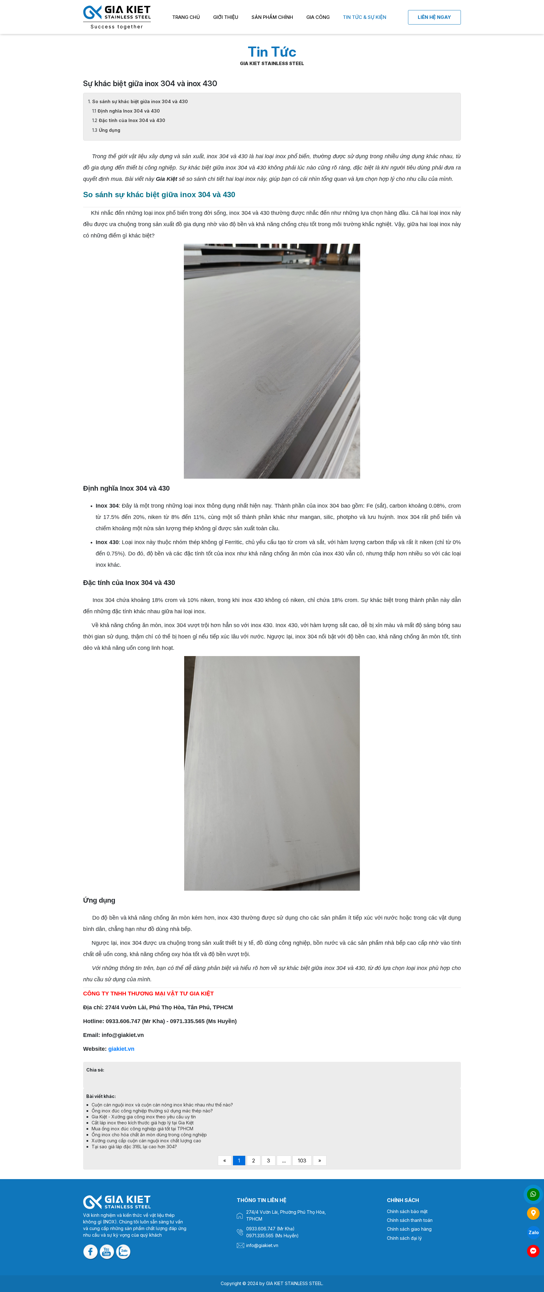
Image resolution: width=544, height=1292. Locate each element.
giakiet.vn (121, 1049)
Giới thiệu (225, 17)
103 (302, 1160)
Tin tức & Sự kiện (364, 17)
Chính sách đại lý (404, 1238)
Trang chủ (186, 17)
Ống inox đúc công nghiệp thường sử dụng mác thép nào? (152, 1110)
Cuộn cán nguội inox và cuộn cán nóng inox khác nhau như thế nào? (162, 1104)
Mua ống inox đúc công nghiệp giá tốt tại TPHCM (142, 1128)
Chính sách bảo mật (407, 1211)
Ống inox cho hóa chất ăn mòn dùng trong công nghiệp (149, 1134)
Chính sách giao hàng (409, 1229)
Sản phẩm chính (272, 17)
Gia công (318, 17)
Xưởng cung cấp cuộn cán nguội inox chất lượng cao (146, 1140)
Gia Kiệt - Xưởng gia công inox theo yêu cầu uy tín (144, 1116)
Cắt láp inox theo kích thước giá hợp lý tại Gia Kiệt (143, 1122)
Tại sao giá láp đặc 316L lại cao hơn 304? (134, 1146)
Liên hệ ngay (434, 17)
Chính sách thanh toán (410, 1220)
